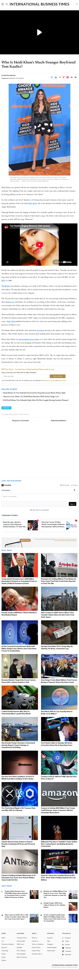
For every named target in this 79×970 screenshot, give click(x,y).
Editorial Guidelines (58, 420)
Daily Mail (11, 321)
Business (4, 947)
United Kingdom (52, 947)
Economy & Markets (8, 944)
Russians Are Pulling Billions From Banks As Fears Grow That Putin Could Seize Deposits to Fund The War (58, 581)
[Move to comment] (75, 77)
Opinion (4, 960)
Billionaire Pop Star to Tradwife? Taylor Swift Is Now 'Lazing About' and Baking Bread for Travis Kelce (59, 844)
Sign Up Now (25, 540)
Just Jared (40, 330)
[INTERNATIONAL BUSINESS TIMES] (39, 4)
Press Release (21, 950)
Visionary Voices (22, 938)
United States (51, 950)
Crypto (3, 957)
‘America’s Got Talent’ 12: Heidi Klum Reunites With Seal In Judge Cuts (31, 397)
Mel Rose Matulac (10, 75)
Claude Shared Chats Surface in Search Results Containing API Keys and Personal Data (18, 844)
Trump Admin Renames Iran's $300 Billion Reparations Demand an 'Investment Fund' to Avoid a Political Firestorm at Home (19, 581)
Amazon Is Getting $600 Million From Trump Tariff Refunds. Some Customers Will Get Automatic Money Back (58, 810)
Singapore (50, 944)
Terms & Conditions (38, 944)
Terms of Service (50, 380)
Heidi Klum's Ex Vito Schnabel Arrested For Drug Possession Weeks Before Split (34, 393)
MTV (4, 280)
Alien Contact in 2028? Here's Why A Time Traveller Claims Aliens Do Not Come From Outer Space (57, 615)
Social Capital (21, 941)
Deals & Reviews (22, 957)
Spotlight (19, 947)
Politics (4, 954)
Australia (49, 938)
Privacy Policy (62, 380)
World (3, 938)
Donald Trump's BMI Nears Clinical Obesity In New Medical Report (54, 905)
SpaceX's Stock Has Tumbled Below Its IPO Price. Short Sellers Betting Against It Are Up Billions (58, 878)
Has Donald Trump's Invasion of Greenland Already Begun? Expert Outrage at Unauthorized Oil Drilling (18, 745)
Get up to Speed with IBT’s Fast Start (65, 539)
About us (34, 938)
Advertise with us (37, 954)
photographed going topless (29, 339)
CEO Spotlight (21, 954)
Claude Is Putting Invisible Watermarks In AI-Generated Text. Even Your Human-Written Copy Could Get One (19, 878)
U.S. (3, 941)
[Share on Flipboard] (64, 77)
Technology (5, 950)
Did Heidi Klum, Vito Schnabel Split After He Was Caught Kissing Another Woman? (36, 400)
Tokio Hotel (32, 203)
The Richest (6, 286)
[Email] (71, 77)
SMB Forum (20, 944)
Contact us (35, 941)
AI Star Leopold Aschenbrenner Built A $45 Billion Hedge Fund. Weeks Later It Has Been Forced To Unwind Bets (19, 649)
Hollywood (10, 302)
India (48, 941)
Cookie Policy (36, 950)
